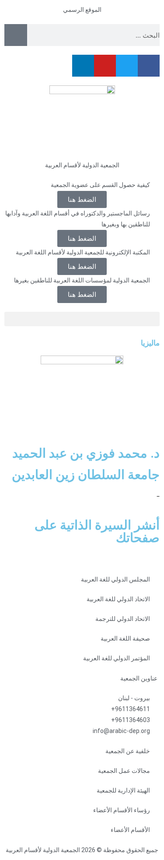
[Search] (15, 35)
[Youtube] (105, 66)
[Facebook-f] (149, 66)
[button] (82, 266)
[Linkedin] (83, 66)
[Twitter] (127, 66)
